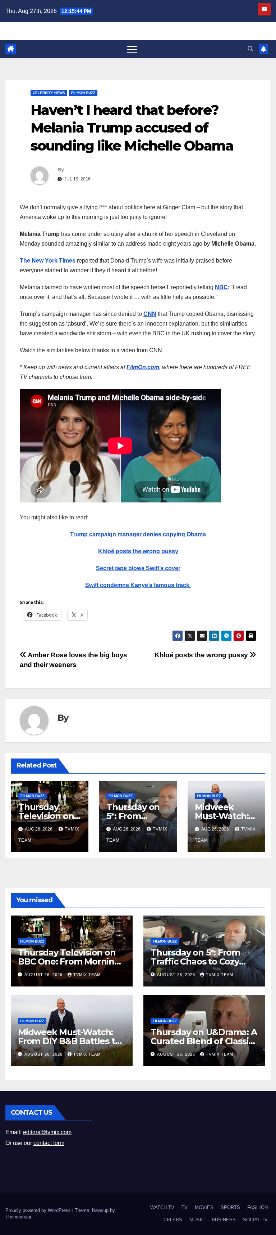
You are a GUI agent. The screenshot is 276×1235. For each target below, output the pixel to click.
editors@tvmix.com (47, 1132)
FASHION (257, 1207)
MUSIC (196, 1219)
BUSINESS (224, 1219)
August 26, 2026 (44, 974)
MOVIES (204, 1207)
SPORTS (230, 1207)
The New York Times (47, 261)
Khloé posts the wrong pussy (138, 551)
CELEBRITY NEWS (49, 93)
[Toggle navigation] (132, 49)
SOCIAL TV (255, 1219)
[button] (250, 49)
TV (184, 1207)
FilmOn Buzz (83, 93)
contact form (48, 1143)
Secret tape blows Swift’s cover (138, 568)
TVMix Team (87, 974)
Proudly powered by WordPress (38, 1210)
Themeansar (18, 1217)
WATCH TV (162, 1207)
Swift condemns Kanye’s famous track (138, 585)
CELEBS (173, 1219)
